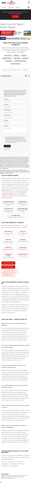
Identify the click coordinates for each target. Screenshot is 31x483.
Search (24, 69)
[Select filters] (26, 76)
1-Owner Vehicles (15, 63)
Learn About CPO (8, 274)
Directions (11, 7)
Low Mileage (8, 61)
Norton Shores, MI (6, 465)
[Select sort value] (28, 76)
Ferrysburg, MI (14, 465)
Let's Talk (7, 146)
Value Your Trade (8, 263)
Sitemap (14, 475)
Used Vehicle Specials (9, 271)
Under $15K (26, 58)
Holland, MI (4, 461)
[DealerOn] (5, 474)
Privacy (18, 475)
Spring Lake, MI (5, 463)
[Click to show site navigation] (28, 7)
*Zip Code (6, 120)
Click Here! (15, 16)
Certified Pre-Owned (20, 61)
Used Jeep (23, 55)
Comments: (6, 125)
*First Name (6, 99)
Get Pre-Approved (8, 267)
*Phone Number (7, 115)
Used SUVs (16, 55)
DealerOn (10, 475)
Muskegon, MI (20, 461)
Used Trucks (8, 55)
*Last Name (6, 104)
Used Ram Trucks (7, 58)
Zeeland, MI (21, 463)
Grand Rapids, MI (14, 463)
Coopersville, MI (11, 461)
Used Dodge (17, 58)
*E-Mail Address (7, 109)
